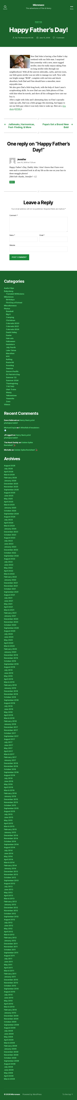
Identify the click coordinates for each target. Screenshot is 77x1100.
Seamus (9, 368)
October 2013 (10, 877)
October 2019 (10, 661)
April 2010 (8, 1004)
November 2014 (11, 838)
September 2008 (11, 1061)
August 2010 (9, 992)
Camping (10, 317)
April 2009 (8, 1040)
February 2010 (10, 1010)
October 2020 (10, 625)
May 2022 (8, 568)
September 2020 (11, 628)
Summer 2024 (12, 380)
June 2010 (8, 998)
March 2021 (9, 610)
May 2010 (8, 1001)
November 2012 (11, 911)
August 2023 (9, 538)
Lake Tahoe (11, 350)
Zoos (8, 401)
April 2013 (8, 895)
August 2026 (9, 466)
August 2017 (9, 739)
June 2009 (9, 1034)
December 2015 (11, 799)
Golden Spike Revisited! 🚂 (25, 450)
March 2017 (9, 754)
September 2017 (11, 736)
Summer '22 (11, 377)
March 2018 (9, 718)
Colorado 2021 (12, 326)
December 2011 (11, 944)
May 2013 (8, 892)
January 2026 (10, 481)
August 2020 (9, 631)
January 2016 (10, 796)
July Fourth (11, 347)
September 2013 (11, 880)
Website (12, 245)
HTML (18, 109)
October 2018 (10, 697)
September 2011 (11, 953)
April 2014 (8, 859)
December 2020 (11, 619)
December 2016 (11, 763)
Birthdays (10, 300)
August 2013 (9, 883)
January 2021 (10, 616)
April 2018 (8, 715)
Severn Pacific (12, 371)
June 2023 (8, 544)
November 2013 (11, 874)
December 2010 (11, 980)
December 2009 (11, 1016)
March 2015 (9, 826)
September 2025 (11, 490)
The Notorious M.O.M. (26, 38)
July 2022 (8, 562)
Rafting (9, 359)
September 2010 (11, 989)
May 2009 (8, 1037)
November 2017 (11, 730)
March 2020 (9, 646)
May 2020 (8, 640)
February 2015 (10, 829)
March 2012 (9, 935)
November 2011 (11, 947)
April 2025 (8, 502)
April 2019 (8, 679)
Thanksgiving (12, 383)
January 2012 (10, 941)
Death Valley (11, 332)
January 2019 (10, 688)
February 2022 (10, 577)
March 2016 (9, 790)
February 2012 (10, 938)
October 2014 (10, 841)
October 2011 (10, 950)
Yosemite (10, 398)
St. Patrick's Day (13, 374)
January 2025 (10, 508)
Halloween (10, 341)
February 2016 (10, 793)
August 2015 (9, 811)
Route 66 (10, 362)
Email (42, 235)
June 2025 (8, 496)
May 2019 (8, 676)
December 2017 (11, 727)
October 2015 (10, 805)
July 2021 (8, 598)
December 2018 (11, 691)
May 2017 (8, 748)
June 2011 (8, 962)
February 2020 (10, 649)
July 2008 (8, 1067)
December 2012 (11, 907)
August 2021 (9, 595)
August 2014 (9, 847)
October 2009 (10, 1022)
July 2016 (8, 778)
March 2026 (9, 475)
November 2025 (11, 487)
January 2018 (10, 724)
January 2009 (10, 1049)
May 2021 (8, 604)
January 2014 (10, 868)
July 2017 (8, 742)
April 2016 (8, 787)
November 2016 (11, 766)
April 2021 (8, 607)
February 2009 (10, 1046)
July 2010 (8, 995)
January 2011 (10, 977)
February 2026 (10, 478)
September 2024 (11, 514)
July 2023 (8, 541)
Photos (38, 22)
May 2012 (8, 929)
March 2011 (9, 971)
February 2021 (10, 613)
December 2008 (11, 1052)
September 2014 (11, 844)
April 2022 (8, 571)
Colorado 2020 (12, 323)
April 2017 (8, 751)
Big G (8, 314)
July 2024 (8, 520)
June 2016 (8, 781)
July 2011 (8, 959)
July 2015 (8, 814)
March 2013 (9, 898)
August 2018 (9, 703)
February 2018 (10, 721)
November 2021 (11, 586)
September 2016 (11, 772)
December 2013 (11, 871)
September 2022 (11, 556)
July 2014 (8, 850)
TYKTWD (10, 386)
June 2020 (8, 637)
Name (12, 235)
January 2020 (10, 652)
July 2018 (8, 706)
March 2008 (9, 1079)
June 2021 (8, 601)
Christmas (10, 320)
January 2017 (10, 760)
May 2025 (8, 499)
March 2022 (9, 574)
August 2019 (9, 667)
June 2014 (8, 853)
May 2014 (8, 856)
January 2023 (10, 547)
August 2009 (9, 1028)
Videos (7, 404)
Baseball (9, 311)
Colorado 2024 (12, 329)
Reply (12, 182)
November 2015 (11, 802)
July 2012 (8, 923)
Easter (9, 335)
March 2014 (9, 862)
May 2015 (8, 820)
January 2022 (10, 580)
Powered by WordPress (32, 1094)
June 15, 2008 (44, 38)
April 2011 (8, 968)
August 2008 (9, 1064)
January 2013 (10, 904)
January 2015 (10, 832)
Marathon (10, 353)
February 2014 (10, 865)
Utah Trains (11, 389)
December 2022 (11, 550)
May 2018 (8, 712)
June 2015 (8, 817)
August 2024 (9, 517)
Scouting (10, 365)
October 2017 (10, 733)
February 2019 (10, 685)
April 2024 (8, 523)
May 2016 (8, 784)
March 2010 (9, 1007)
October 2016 (10, 769)
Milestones (8, 297)
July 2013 (8, 886)
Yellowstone (11, 395)
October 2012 (10, 914)
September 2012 (11, 917)
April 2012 (8, 932)
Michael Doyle (10, 428)
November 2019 (11, 658)
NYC (8, 356)
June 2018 (8, 709)
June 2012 (8, 926)
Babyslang (8, 291)
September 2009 (11, 1025)
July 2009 (8, 1031)
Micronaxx (38, 5)
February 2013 (10, 901)
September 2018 (11, 700)
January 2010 (10, 1013)
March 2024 (9, 526)
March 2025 (9, 505)
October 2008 (10, 1058)
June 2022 (8, 565)
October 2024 (10, 511)
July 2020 (8, 634)
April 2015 (8, 823)
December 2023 (11, 532)
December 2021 (11, 583)
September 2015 (11, 808)
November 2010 (11, 983)
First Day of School (14, 303)
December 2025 (11, 484)
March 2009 (9, 1043)
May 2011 (8, 965)
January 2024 (10, 529)
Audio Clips (9, 288)
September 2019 (11, 664)
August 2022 (9, 559)
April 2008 (8, 1076)
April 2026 (8, 472)
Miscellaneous (10, 306)
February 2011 (10, 974)
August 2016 (9, 775)
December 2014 (11, 835)
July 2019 (8, 670)
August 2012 (9, 920)
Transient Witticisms (15, 294)
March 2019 (9, 682)
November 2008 (11, 1055)
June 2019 (8, 673)
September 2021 (11, 592)
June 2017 (8, 745)
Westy (9, 392)
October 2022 (10, 553)
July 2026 (8, 469)
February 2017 (10, 757)
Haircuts (9, 338)
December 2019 (11, 655)
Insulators (10, 344)
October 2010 (10, 986)
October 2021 (10, 589)
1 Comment (60, 38)
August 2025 (9, 493)
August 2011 (9, 956)
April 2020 (8, 643)
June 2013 (8, 889)
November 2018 (11, 694)
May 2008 (8, 1073)
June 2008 (9, 1070)
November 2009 (11, 1019)
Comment (13, 215)
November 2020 (11, 622)
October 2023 (10, 535)
